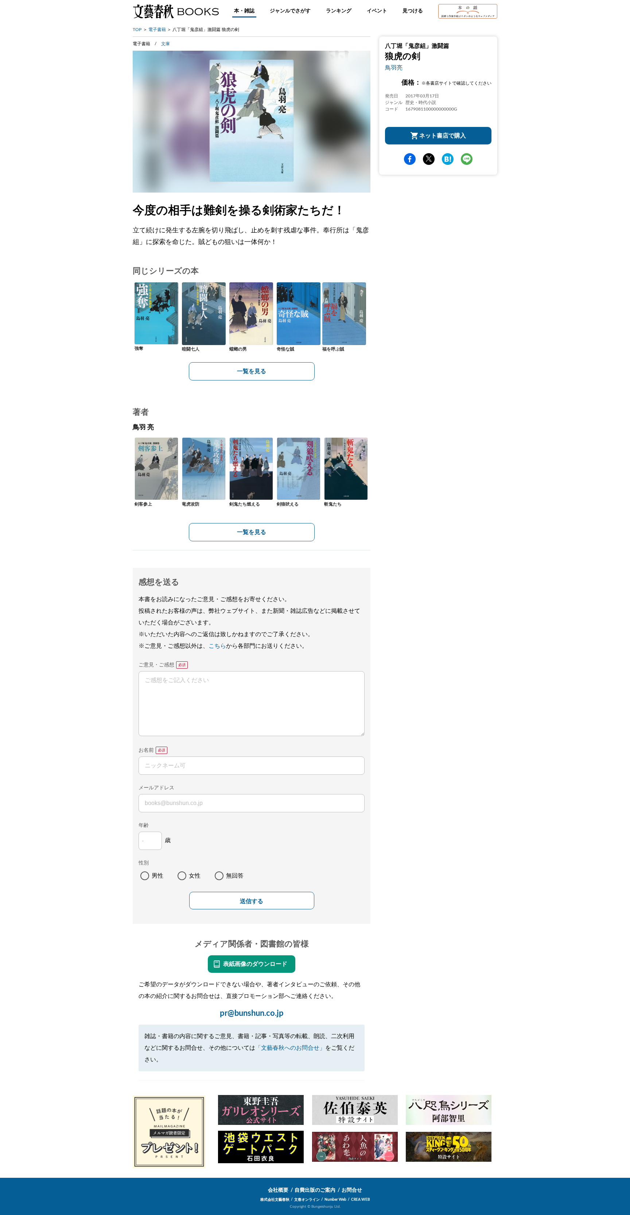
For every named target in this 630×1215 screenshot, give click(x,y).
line (466, 159)
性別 (144, 863)
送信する (251, 901)
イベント (377, 10)
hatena (448, 159)
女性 (195, 876)
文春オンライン (307, 1200)
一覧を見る (251, 371)
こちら (217, 646)
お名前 (146, 750)
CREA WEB (360, 1200)
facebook (410, 159)
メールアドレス (156, 787)
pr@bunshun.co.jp (252, 1013)
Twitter (429, 159)
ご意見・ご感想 (156, 665)
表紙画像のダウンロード (255, 964)
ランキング (338, 10)
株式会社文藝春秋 (274, 1200)
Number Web (335, 1200)
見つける (412, 10)
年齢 (144, 825)
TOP (137, 29)
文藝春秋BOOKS (176, 11)
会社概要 (278, 1190)
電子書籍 (157, 29)
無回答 (235, 876)
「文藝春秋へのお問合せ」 (290, 1048)
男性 (157, 876)
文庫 (165, 44)
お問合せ (352, 1190)
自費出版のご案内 (315, 1190)
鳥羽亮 (393, 68)
